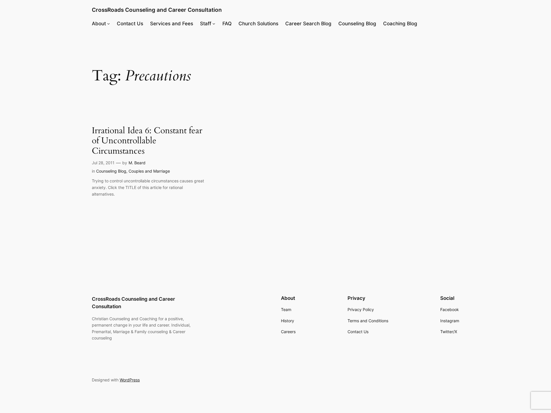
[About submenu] (108, 23)
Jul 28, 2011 (103, 162)
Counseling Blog (111, 171)
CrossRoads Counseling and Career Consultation (157, 9)
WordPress (130, 379)
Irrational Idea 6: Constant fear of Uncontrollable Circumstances (147, 141)
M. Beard (137, 162)
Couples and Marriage (149, 171)
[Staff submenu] (213, 23)
